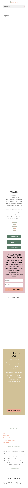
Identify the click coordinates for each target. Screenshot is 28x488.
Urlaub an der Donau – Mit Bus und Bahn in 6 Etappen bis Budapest (13, 84)
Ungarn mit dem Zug (12, 40)
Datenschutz (6, 435)
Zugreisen (14, 242)
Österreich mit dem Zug (9, 87)
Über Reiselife (6, 438)
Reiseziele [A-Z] (7, 39)
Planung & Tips (14, 247)
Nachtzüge (20, 38)
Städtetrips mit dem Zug (16, 39)
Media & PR (6, 442)
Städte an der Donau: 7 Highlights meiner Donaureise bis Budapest (12, 136)
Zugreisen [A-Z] (16, 42)
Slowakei (6, 89)
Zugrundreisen (14, 92)
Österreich (20, 86)
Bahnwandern (14, 236)
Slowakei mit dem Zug (13, 89)
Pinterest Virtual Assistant (9, 440)
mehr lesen (7, 62)
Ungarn (5, 40)
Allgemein (12, 38)
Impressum (5, 433)
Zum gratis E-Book (14, 410)
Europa (16, 38)
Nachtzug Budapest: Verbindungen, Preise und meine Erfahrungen (13, 36)
